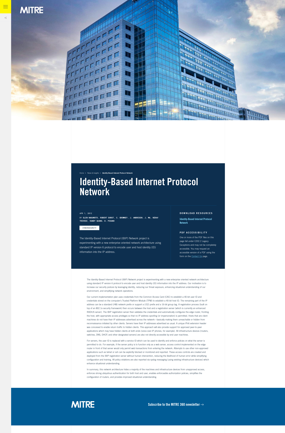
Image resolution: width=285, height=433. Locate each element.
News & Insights (93, 173)
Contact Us (196, 256)
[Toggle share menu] (5, 18)
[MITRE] (31, 10)
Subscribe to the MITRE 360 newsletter (174, 404)
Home (82, 173)
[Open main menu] (5, 6)
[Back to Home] (109, 404)
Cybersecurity (89, 228)
